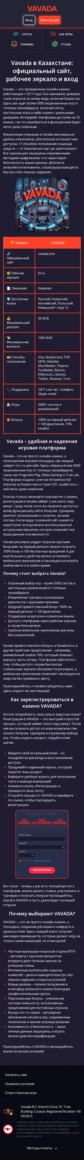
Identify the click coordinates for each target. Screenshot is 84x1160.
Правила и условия (19, 1084)
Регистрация (50, 20)
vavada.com (46, 254)
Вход (29, 20)
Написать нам (16, 1075)
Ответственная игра (21, 1093)
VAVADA (42, 8)
